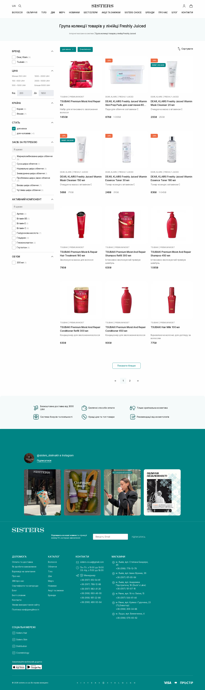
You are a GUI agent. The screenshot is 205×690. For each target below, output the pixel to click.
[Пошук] (20, 6)
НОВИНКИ (74, 12)
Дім (50, 576)
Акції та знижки (56, 590)
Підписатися (44, 460)
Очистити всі (85, 49)
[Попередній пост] (29, 492)
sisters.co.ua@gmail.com (92, 562)
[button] (68, 49)
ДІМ (53, 12)
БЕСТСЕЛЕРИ (91, 12)
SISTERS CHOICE (133, 12)
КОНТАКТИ (187, 12)
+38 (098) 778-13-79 (126, 568)
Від (13, 93)
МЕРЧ (62, 12)
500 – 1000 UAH (19, 85)
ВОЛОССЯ (17, 12)
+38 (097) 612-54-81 (90, 580)
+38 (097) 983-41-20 (90, 588)
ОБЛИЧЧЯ (32, 12)
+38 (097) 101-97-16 (126, 588)
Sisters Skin (21, 639)
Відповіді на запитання (23, 571)
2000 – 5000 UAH (42, 81)
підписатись (138, 536)
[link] (191, 6)
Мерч (51, 581)
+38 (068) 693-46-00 (91, 593)
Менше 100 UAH (19, 76)
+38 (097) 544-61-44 (126, 597)
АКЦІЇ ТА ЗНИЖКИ (111, 12)
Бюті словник (19, 595)
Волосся (52, 562)
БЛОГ (174, 12)
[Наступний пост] (175, 492)
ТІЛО (44, 12)
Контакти (16, 600)
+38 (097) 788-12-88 (90, 584)
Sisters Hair (21, 633)
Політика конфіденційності (25, 609)
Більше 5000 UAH (42, 85)
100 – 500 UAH (18, 81)
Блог (14, 590)
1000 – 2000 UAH (42, 76)
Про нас (16, 576)
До (35, 93)
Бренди (52, 595)
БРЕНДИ (150, 12)
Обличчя (52, 566)
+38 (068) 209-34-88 (126, 609)
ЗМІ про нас (18, 581)
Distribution (21, 646)
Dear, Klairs (111, 97)
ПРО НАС (163, 12)
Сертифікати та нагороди (25, 585)
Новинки (52, 585)
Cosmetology (22, 652)
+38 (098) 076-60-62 (126, 618)
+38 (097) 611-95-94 (126, 577)
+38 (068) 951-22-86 (90, 597)
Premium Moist (76, 97)
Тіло (50, 571)
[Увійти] (184, 6)
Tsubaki (64, 97)
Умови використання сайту (26, 604)
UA (14, 5)
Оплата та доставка (22, 562)
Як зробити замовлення (24, 566)
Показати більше (126, 365)
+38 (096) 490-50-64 (91, 602)
